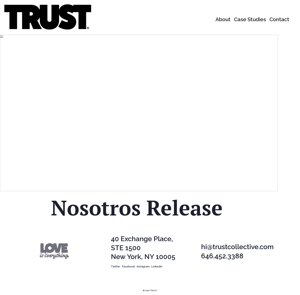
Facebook (128, 266)
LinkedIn (156, 266)
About (223, 19)
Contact (279, 19)
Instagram (143, 266)
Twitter (115, 266)
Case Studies (250, 19)
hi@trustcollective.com (237, 247)
